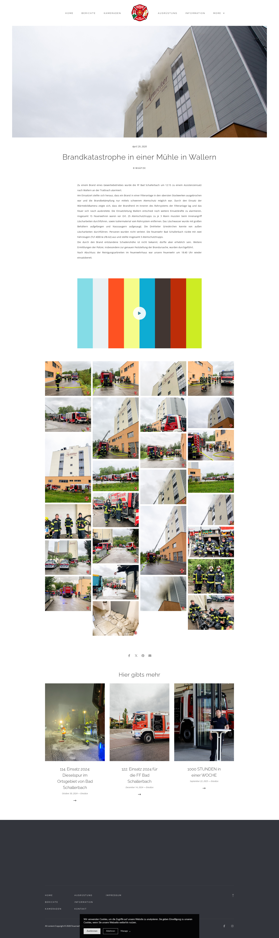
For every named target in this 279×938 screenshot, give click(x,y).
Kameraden (112, 13)
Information (195, 13)
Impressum (114, 895)
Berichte (89, 13)
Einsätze (139, 168)
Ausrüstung (167, 13)
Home (69, 13)
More (217, 13)
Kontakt (80, 909)
